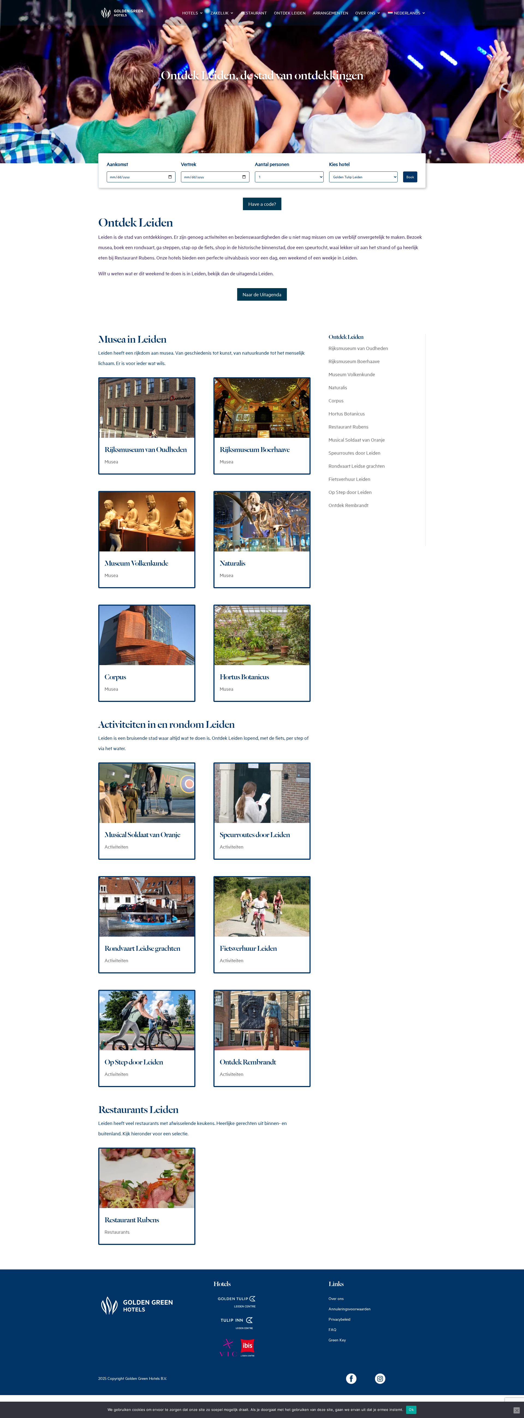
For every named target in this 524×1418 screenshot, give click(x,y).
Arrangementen (330, 13)
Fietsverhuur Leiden (248, 948)
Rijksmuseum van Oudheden (146, 450)
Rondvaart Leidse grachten (142, 948)
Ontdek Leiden (290, 13)
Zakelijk (219, 13)
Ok (411, 1409)
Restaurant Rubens (132, 1220)
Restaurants (117, 1232)
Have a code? (262, 204)
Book (410, 177)
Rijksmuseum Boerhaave (255, 450)
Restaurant (254, 13)
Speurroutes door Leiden (255, 835)
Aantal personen (272, 164)
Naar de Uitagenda (262, 294)
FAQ (332, 1329)
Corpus (115, 677)
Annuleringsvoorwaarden (350, 1308)
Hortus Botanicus (244, 677)
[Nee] (516, 1410)
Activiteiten (116, 846)
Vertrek (188, 164)
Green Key (337, 1339)
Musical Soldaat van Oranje (142, 835)
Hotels (190, 13)
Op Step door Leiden (134, 1062)
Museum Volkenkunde (136, 563)
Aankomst (117, 164)
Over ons (365, 13)
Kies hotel (339, 164)
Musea (111, 461)
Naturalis (232, 563)
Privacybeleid (339, 1319)
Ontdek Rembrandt (248, 1062)
